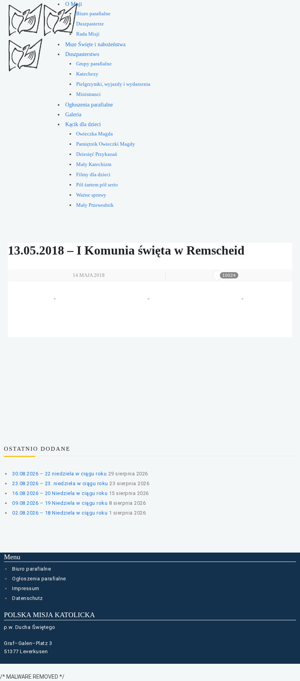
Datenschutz (27, 598)
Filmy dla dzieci (93, 174)
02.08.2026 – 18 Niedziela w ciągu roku (59, 513)
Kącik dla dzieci (83, 124)
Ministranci (88, 94)
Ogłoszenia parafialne (89, 105)
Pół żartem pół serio (97, 185)
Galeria (73, 114)
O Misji (73, 4)
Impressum (25, 588)
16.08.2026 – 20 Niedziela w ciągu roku (59, 493)
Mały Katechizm (93, 164)
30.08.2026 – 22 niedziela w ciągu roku (59, 474)
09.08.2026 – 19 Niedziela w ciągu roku (59, 503)
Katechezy (87, 74)
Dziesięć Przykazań (96, 154)
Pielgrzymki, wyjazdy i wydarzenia (113, 84)
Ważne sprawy (91, 195)
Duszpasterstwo (82, 54)
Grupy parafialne (94, 64)
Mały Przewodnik (95, 205)
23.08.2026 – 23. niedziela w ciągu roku (60, 483)
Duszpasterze (90, 24)
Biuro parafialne (93, 13)
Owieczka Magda (94, 134)
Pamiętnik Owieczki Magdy (105, 144)
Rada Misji (88, 34)
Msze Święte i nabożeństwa (95, 44)
